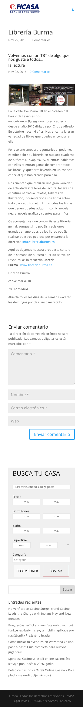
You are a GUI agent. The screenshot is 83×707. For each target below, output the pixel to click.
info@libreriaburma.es (38, 242)
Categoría (19, 554)
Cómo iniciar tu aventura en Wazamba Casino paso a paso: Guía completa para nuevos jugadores (40, 647)
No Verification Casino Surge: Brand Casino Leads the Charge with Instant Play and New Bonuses (39, 614)
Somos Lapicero (59, 701)
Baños (17, 526)
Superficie (20, 540)
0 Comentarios (40, 40)
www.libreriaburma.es (36, 265)
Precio (17, 497)
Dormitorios (21, 511)
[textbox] (41, 560)
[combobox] (41, 560)
